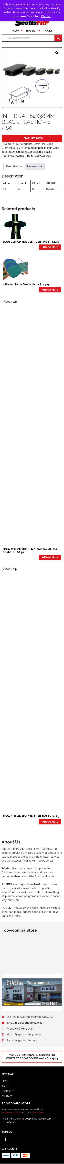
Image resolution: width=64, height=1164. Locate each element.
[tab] (14, 166)
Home (5, 1081)
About (6, 1086)
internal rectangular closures (26, 151)
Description (14, 166)
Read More (51, 247)
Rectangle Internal (13, 155)
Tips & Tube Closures (38, 155)
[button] (57, 53)
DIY (18, 147)
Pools (48, 30)
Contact (7, 1096)
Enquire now (33, 138)
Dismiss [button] (46, 16)
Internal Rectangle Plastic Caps (40, 147)
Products (8, 1091)
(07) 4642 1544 (24, 1028)
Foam (15, 30)
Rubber (31, 30)
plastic (48, 151)
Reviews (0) (34, 166)
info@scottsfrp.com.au (28, 1022)
